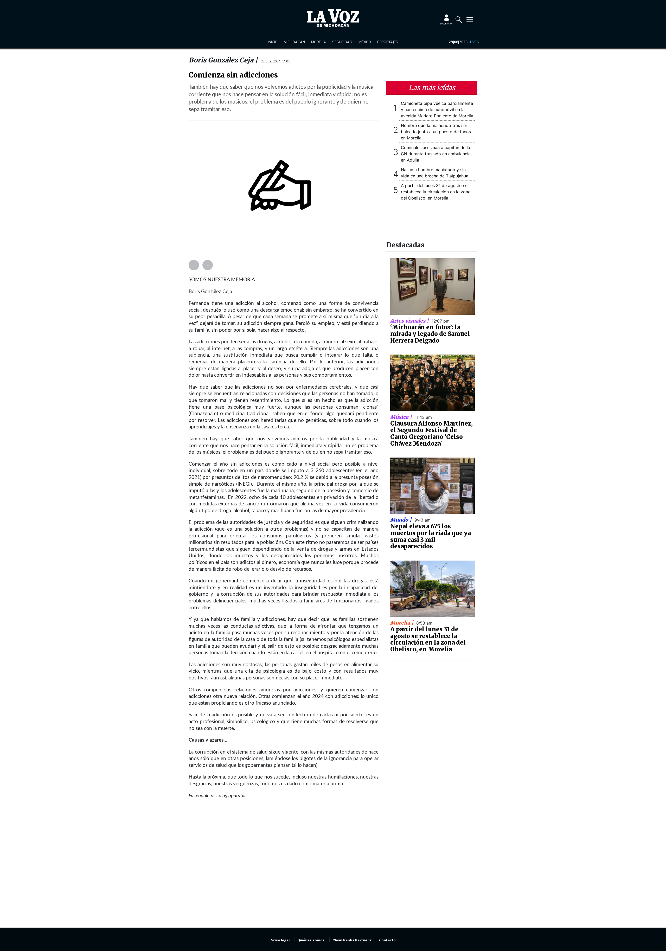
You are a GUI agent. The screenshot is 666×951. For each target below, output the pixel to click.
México (364, 42)
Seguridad (342, 42)
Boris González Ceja (222, 60)
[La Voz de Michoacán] (333, 18)
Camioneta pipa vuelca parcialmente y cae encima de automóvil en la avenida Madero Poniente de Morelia (437, 109)
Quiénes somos (311, 940)
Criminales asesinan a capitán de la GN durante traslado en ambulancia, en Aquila (436, 154)
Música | (401, 417)
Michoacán (294, 42)
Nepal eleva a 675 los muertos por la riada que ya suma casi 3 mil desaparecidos (430, 536)
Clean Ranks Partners (351, 940)
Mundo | (401, 520)
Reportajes (387, 42)
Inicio (273, 42)
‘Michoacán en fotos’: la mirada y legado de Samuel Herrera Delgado (430, 334)
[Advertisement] (284, 866)
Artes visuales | (410, 321)
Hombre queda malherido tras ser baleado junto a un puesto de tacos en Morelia (436, 131)
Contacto (387, 940)
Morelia (318, 42)
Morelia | (402, 623)
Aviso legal (280, 940)
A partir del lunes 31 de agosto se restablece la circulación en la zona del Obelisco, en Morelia (435, 192)
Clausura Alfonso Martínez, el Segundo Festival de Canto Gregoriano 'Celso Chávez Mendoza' (431, 433)
